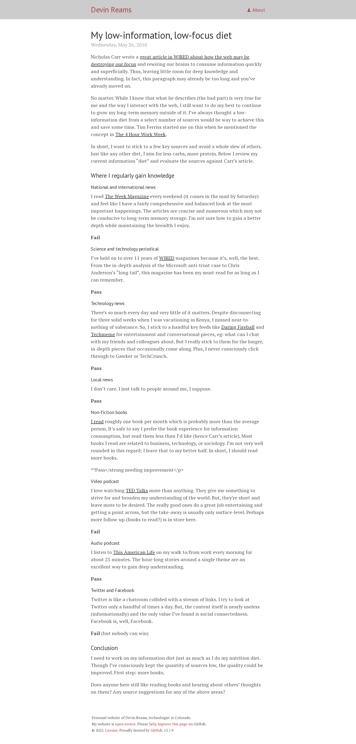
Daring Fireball (238, 327)
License (111, 730)
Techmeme (103, 334)
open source (125, 723)
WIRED (166, 258)
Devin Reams (111, 10)
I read (97, 421)
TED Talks (137, 490)
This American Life (134, 552)
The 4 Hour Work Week (140, 134)
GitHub (156, 730)
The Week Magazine (127, 196)
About (258, 10)
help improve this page (168, 723)
